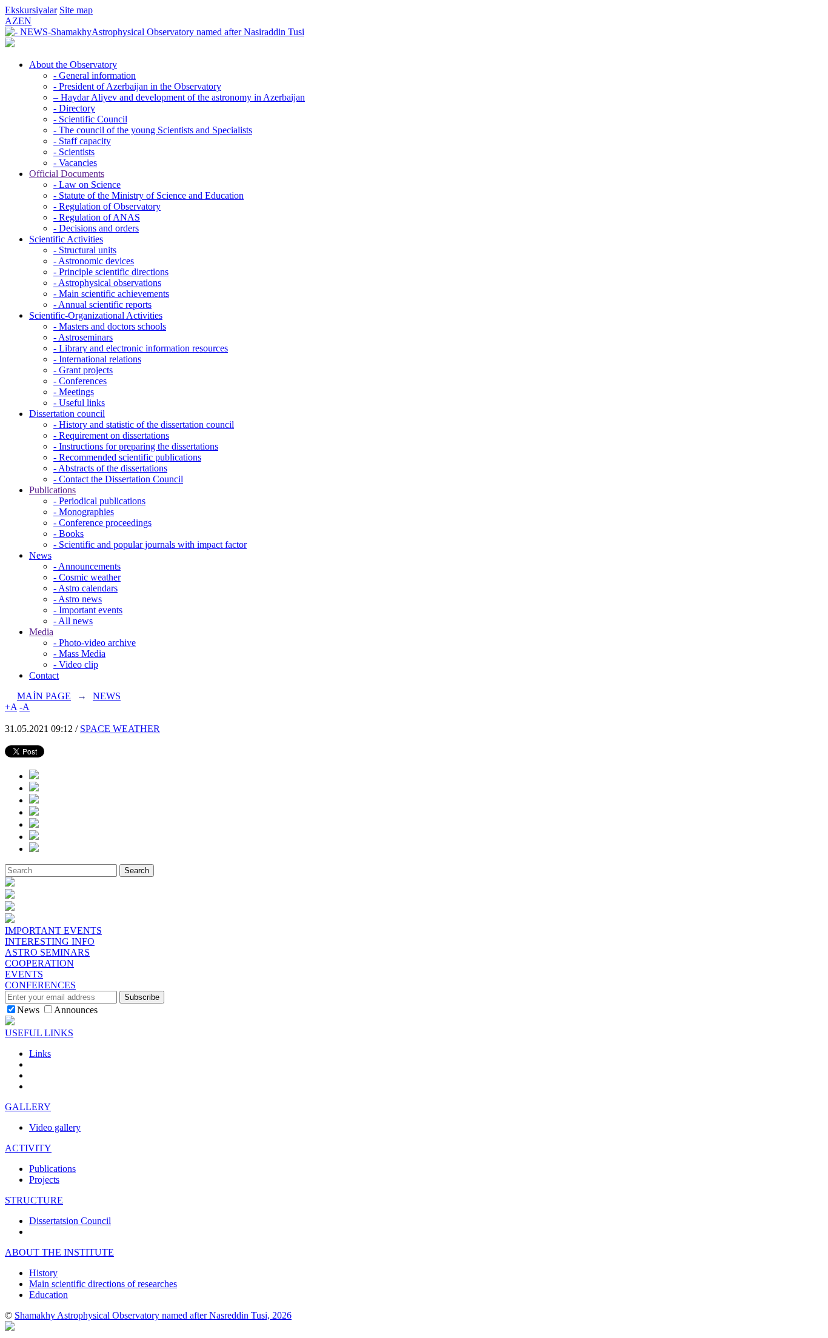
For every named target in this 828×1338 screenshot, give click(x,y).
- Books (68, 533)
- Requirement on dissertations (111, 435)
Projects (44, 1179)
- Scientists (74, 152)
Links (40, 1053)
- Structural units (84, 250)
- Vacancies (75, 163)
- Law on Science (87, 184)
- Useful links (79, 403)
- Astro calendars (85, 588)
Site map (76, 10)
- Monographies (83, 512)
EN (25, 21)
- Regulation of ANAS (96, 217)
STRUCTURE (34, 1200)
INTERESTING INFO (50, 941)
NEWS (107, 696)
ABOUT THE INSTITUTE (59, 1252)
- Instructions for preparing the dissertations (135, 446)
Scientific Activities (66, 239)
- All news (73, 621)
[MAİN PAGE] (10, 44)
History (43, 1273)
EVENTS (24, 974)
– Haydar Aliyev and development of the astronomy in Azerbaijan (179, 97)
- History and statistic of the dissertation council (143, 424)
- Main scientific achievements (111, 293)
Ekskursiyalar (31, 10)
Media (41, 632)
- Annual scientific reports (102, 304)
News (40, 555)
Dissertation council (67, 413)
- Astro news (77, 599)
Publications (52, 490)
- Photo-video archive (94, 642)
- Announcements (87, 566)
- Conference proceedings (102, 523)
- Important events (87, 610)
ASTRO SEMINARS (47, 952)
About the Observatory (73, 64)
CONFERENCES (40, 985)
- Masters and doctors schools (109, 326)
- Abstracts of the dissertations (110, 468)
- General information (94, 75)
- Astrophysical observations (107, 283)
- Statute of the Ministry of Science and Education (148, 195)
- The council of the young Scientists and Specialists (152, 130)
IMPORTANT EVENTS (53, 930)
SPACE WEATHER (120, 729)
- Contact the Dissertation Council (118, 479)
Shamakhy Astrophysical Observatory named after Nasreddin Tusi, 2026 (153, 1315)
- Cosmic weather (87, 577)
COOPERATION (39, 963)
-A (24, 707)
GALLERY (28, 1107)
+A (11, 707)
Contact (44, 675)
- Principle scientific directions (111, 272)
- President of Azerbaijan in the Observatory (137, 86)
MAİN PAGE (44, 696)
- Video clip (75, 664)
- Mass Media (79, 653)
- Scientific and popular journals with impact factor (150, 544)
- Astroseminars (83, 337)
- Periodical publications (99, 501)
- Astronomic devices (93, 261)
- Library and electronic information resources (140, 348)
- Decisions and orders (96, 228)
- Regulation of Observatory (107, 206)
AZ (11, 21)
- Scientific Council (90, 119)
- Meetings (73, 392)
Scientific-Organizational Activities (95, 315)
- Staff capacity (82, 141)
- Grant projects (83, 370)
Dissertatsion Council (70, 1221)
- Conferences (80, 381)
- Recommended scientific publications (127, 457)
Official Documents (66, 173)
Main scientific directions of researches (103, 1284)
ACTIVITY (28, 1148)
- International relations (97, 359)
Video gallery (55, 1127)
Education (48, 1295)
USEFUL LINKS (39, 1033)
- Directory (74, 108)
